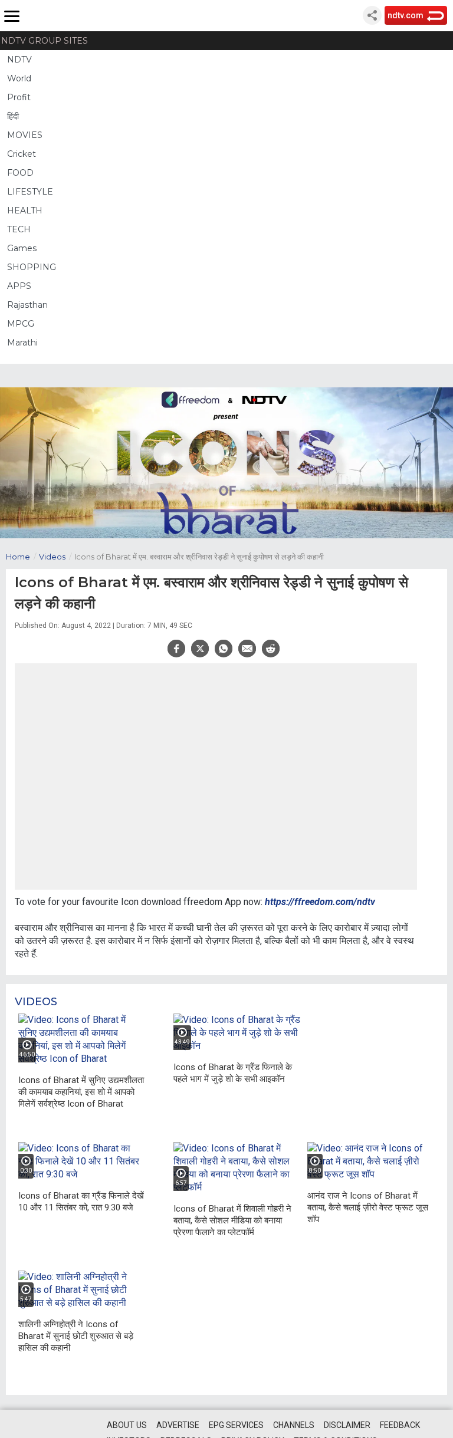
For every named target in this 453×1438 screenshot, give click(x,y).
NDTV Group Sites (44, 40)
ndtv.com (406, 15)
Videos (55, 556)
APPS (19, 286)
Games (22, 248)
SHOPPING (31, 267)
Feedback (400, 1425)
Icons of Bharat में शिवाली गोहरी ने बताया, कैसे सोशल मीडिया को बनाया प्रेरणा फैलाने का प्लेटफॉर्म (232, 1220)
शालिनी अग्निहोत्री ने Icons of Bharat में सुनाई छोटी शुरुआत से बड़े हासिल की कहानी (75, 1336)
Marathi (22, 342)
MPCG (20, 323)
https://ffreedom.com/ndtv (320, 901)
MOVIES (24, 135)
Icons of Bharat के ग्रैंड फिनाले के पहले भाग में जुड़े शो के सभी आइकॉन (232, 1073)
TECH (19, 229)
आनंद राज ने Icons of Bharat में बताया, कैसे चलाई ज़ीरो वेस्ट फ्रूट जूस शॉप (367, 1207)
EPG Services (236, 1425)
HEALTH (24, 210)
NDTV (19, 59)
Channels (293, 1425)
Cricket (21, 154)
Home (21, 556)
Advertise (177, 1425)
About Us (127, 1425)
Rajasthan (27, 305)
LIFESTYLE (30, 191)
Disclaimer (347, 1425)
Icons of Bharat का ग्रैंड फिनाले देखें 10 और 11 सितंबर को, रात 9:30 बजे (81, 1201)
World (19, 78)
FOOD (20, 172)
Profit (19, 97)
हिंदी (13, 116)
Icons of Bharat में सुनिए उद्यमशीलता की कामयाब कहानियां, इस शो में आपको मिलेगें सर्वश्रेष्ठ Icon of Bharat (81, 1092)
